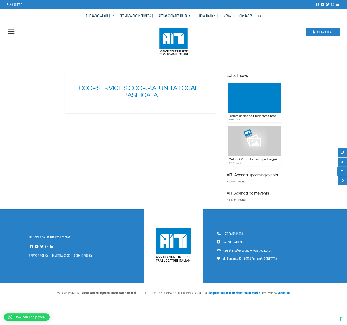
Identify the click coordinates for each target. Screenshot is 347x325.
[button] (11, 32)
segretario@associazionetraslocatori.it (234, 293)
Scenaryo (283, 293)
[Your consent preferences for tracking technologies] (340, 318)
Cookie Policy (83, 255)
